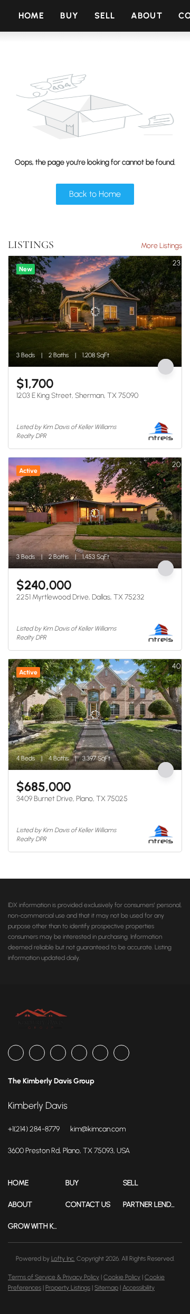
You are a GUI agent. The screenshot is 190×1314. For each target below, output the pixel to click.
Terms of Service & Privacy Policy (53, 1277)
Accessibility (138, 1287)
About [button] (147, 16)
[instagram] (79, 1053)
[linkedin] (37, 1053)
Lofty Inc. (63, 1258)
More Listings (161, 245)
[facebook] (16, 1053)
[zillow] (58, 1053)
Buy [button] (69, 16)
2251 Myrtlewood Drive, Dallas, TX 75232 (80, 597)
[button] (36, 1182)
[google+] (121, 1053)
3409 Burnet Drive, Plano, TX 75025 (72, 798)
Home (31, 16)
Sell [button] (104, 16)
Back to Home (95, 194)
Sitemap (106, 1287)
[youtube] (100, 1053)
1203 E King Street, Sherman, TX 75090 (77, 395)
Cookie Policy (121, 1277)
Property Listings (67, 1287)
